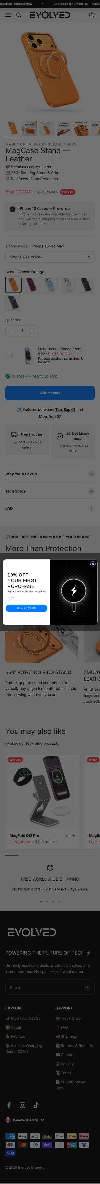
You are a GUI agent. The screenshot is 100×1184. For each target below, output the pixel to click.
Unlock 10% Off (26, 608)
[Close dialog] (92, 563)
